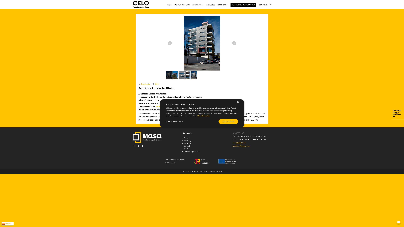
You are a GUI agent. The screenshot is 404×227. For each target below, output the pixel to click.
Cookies (187, 149)
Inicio (169, 5)
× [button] (240, 102)
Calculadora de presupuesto (243, 5)
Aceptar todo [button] (228, 121)
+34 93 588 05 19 (239, 143)
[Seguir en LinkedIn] (134, 146)
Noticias (187, 138)
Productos (197, 5)
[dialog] (202, 113)
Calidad (187, 146)
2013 (157, 84)
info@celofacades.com (241, 146)
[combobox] (238, 102)
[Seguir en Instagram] (138, 146)
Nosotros (222, 5)
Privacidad (188, 143)
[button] (174, 121)
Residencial (145, 84)
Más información (203, 116)
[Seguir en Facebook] (142, 146)
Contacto (263, 5)
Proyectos (210, 5)
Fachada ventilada (182, 5)
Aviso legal (188, 141)
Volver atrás (143, 10)
